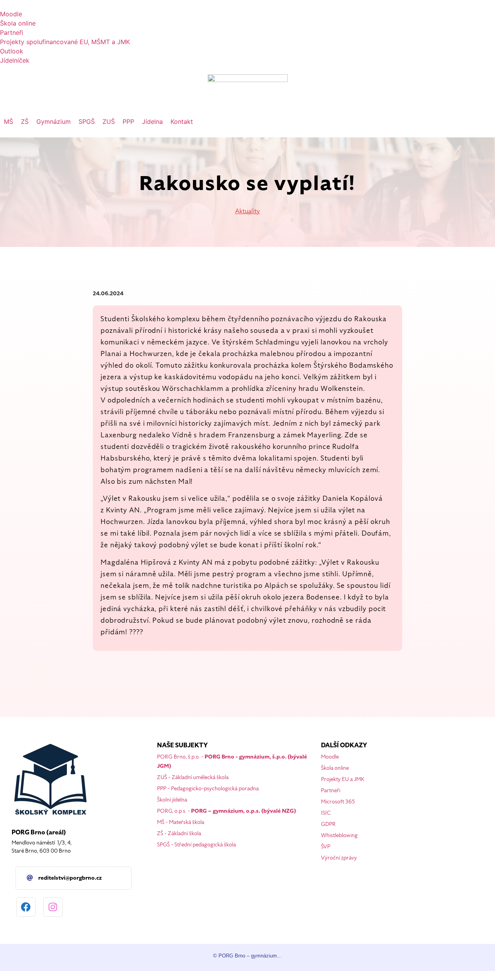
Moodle (330, 756)
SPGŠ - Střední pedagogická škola (196, 844)
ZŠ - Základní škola (179, 833)
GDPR (328, 824)
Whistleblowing (339, 835)
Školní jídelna (172, 799)
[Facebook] (26, 907)
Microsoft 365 (338, 801)
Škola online (335, 768)
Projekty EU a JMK (342, 779)
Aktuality (247, 211)
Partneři (330, 790)
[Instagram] (53, 907)
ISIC (326, 813)
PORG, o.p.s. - (226, 811)
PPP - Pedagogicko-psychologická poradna (208, 788)
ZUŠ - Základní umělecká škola (193, 777)
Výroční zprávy (339, 857)
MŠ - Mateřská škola (180, 822)
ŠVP (325, 846)
